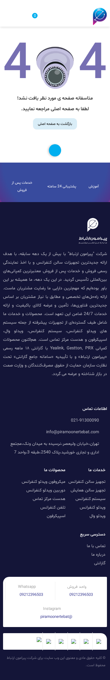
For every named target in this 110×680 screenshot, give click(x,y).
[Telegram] (74, 390)
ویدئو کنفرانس (92, 507)
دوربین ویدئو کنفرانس (45, 490)
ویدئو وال (97, 516)
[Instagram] (48, 390)
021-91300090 (85, 420)
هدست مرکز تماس (49, 499)
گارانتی (99, 563)
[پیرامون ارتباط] (100, 16)
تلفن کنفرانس (52, 507)
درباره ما (98, 555)
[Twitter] (61, 390)
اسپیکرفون (56, 516)
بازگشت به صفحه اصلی (55, 124)
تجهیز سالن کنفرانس (86, 482)
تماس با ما (96, 546)
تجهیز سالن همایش (88, 490)
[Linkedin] (87, 390)
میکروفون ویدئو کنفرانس (43, 482)
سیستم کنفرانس (90, 499)
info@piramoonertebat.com (72, 432)
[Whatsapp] (35, 390)
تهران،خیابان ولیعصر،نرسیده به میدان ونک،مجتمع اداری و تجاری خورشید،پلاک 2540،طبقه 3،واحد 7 (54, 448)
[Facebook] (22, 390)
